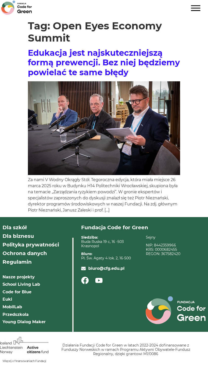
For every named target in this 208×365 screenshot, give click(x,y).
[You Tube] (100, 280)
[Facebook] (86, 280)
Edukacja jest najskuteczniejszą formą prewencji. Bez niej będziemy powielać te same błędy (104, 62)
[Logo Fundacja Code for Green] (16, 7)
